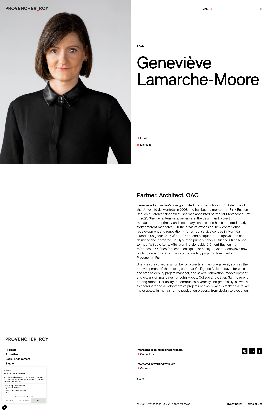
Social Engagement (18, 358)
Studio (10, 363)
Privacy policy (234, 403)
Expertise (12, 354)
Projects (11, 349)
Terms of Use (254, 403)
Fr (261, 8)
